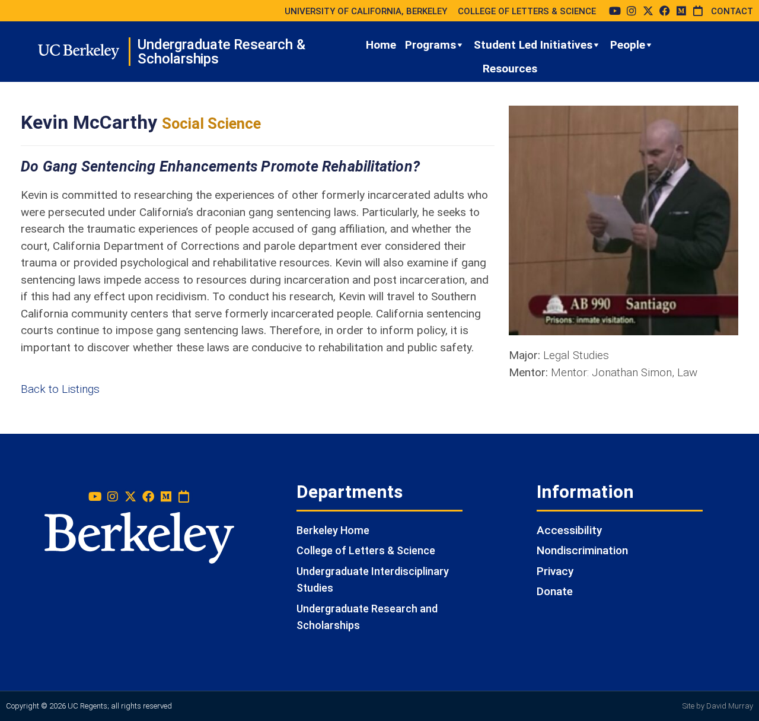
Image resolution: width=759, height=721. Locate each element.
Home (381, 45)
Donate (555, 591)
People (627, 45)
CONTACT (732, 11)
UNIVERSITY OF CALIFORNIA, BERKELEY (366, 11)
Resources (510, 68)
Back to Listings (60, 389)
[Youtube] (615, 10)
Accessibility (569, 530)
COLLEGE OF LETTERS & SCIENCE (527, 11)
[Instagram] (631, 10)
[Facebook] (664, 10)
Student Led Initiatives (533, 45)
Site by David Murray (718, 705)
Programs (430, 45)
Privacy (555, 571)
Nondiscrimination (582, 550)
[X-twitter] (648, 10)
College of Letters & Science (365, 550)
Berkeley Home (332, 530)
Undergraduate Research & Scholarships (221, 51)
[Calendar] (698, 10)
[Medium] (681, 10)
